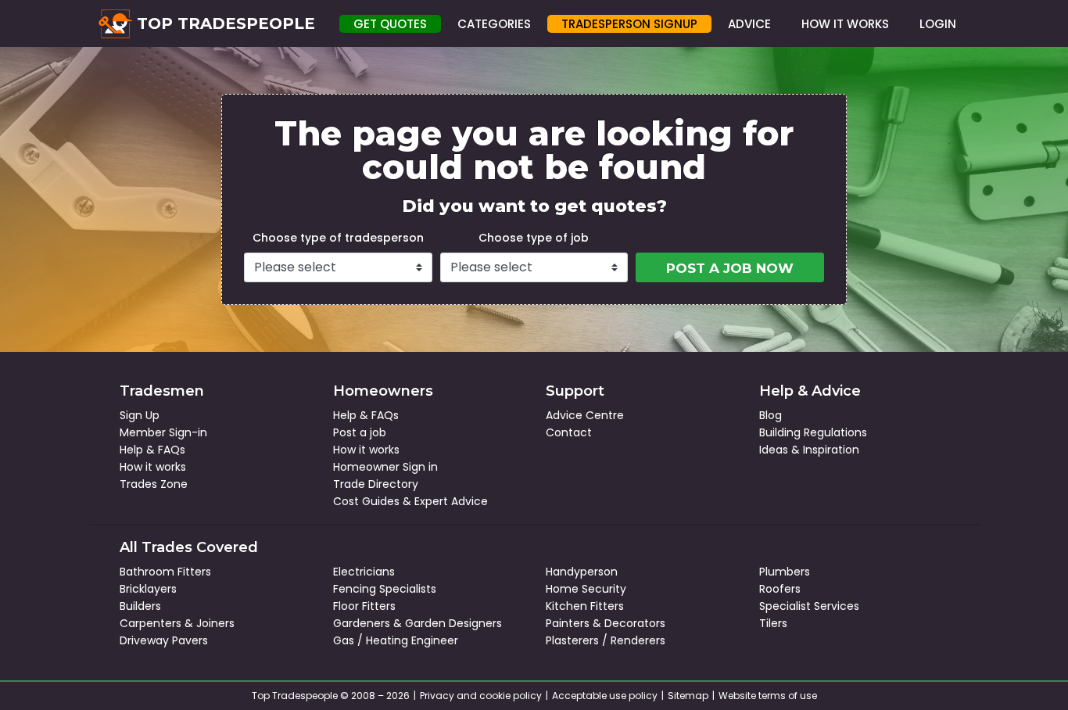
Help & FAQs (152, 449)
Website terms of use (768, 695)
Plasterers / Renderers (605, 640)
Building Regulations (813, 432)
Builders (140, 606)
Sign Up (139, 415)
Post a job (359, 432)
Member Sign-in (163, 432)
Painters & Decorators (605, 623)
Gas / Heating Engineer (395, 640)
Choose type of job (533, 238)
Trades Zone (154, 484)
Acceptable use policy (605, 695)
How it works (153, 467)
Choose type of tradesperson (338, 238)
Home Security (586, 589)
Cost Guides (366, 501)
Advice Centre (585, 415)
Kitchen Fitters (585, 606)
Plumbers (784, 571)
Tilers (773, 623)
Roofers (780, 589)
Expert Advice (451, 501)
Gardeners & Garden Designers (417, 623)
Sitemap (688, 695)
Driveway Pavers (164, 640)
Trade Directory (375, 484)
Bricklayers (148, 589)
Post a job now (730, 268)
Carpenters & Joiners (177, 623)
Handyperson (582, 571)
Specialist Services (809, 606)
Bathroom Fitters (165, 571)
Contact (569, 432)
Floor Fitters (364, 606)
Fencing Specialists (384, 589)
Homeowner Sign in (385, 467)
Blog (770, 415)
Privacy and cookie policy (481, 695)
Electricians (364, 571)
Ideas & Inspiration (809, 449)
